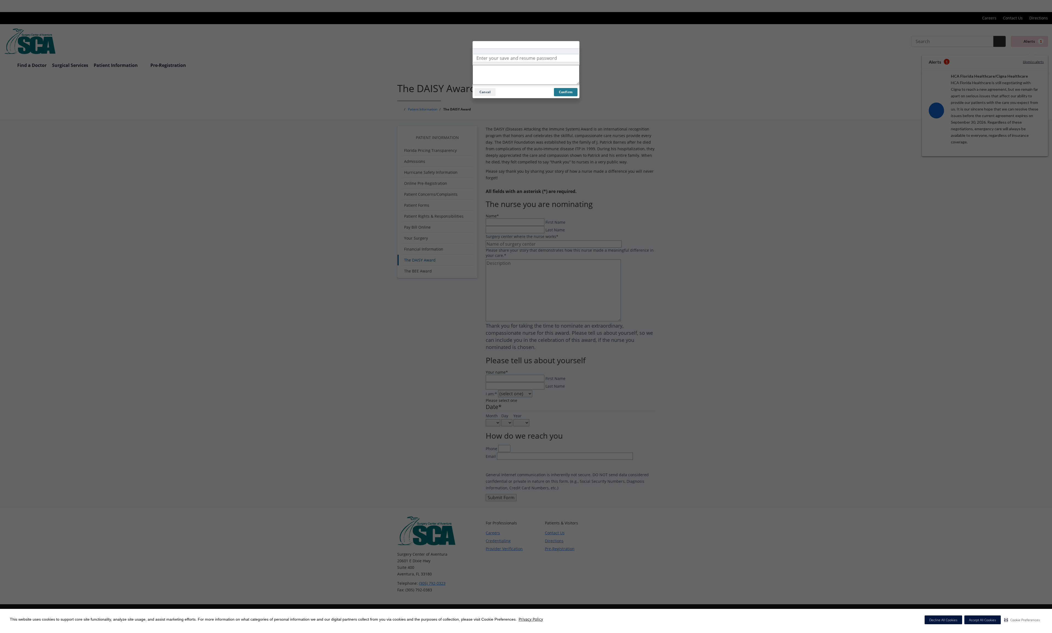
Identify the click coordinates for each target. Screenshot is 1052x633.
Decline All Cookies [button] (943, 620)
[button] (1022, 619)
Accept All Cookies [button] (982, 620)
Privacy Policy (531, 619)
